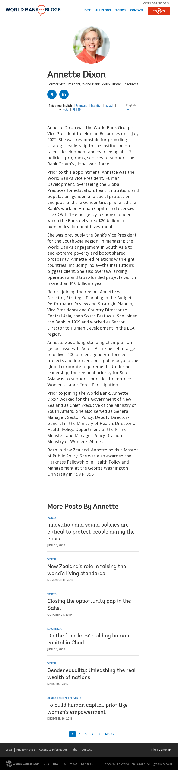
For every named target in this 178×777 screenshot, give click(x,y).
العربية (109, 105)
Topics (120, 10)
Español (96, 105)
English (67, 105)
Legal (9, 750)
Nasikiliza (54, 629)
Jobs (74, 750)
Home (87, 10)
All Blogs (103, 10)
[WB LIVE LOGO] (159, 11)
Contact (136, 10)
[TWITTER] (53, 95)
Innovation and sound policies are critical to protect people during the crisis (91, 532)
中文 (65, 109)
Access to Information (53, 750)
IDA (55, 764)
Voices (52, 518)
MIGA (73, 764)
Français (81, 105)
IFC (64, 764)
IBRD (46, 764)
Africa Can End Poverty (64, 698)
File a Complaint (161, 750)
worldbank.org (156, 3)
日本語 (76, 109)
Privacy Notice (25, 750)
